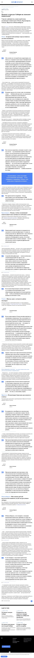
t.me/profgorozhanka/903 (6, 272)
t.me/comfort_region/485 (6, 582)
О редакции (15, 638)
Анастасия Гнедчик (7, 600)
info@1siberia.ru (26, 641)
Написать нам (6, 646)
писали (6, 26)
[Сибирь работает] (17, 2)
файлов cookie (27, 654)
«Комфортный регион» (21, 504)
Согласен (4, 656)
